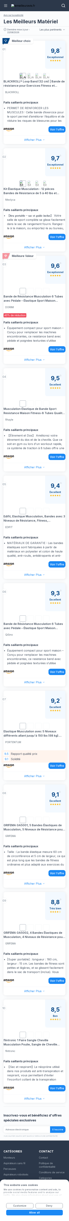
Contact (43, 1157)
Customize (19, 1205)
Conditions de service (52, 1172)
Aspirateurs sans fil (14, 1163)
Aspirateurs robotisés (16, 1174)
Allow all (34, 1212)
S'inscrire (57, 1129)
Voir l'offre (57, 129)
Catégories (45, 1177)
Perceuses (10, 1168)
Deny (49, 1205)
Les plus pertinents (51, 29)
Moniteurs (9, 1157)
